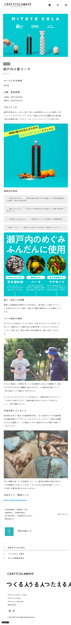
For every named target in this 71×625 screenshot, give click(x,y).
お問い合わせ (12, 605)
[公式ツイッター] (10, 611)
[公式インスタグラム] (14, 611)
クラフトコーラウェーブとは (17, 595)
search (57, 5)
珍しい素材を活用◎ (10, 516)
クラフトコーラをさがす (16, 602)
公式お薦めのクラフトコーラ (24, 516)
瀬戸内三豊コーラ (9, 519)
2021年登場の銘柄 (9, 510)
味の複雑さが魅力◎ (20, 513)
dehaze (66, 5)
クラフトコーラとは (14, 598)
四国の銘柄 (19, 510)
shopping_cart (49, 5)
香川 (26, 510)
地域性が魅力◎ (9, 513)
